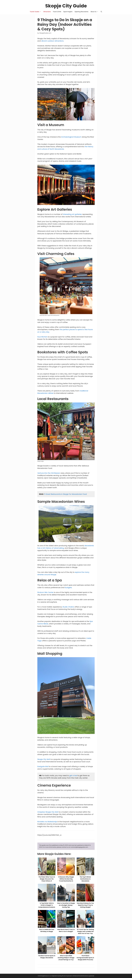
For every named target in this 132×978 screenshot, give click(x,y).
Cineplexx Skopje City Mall (47, 812)
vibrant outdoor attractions (52, 41)
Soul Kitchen (42, 337)
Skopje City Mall (44, 759)
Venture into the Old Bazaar (48, 473)
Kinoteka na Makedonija (47, 822)
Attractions (47, 12)
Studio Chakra (68, 607)
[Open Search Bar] (101, 11)
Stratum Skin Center (45, 592)
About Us (93, 12)
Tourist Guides (34, 12)
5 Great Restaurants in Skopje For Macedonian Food (65, 494)
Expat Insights (67, 12)
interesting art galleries (72, 214)
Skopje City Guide (66, 6)
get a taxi (73, 775)
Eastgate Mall (43, 766)
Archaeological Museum (71, 137)
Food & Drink (57, 12)
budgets (68, 587)
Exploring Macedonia (81, 12)
